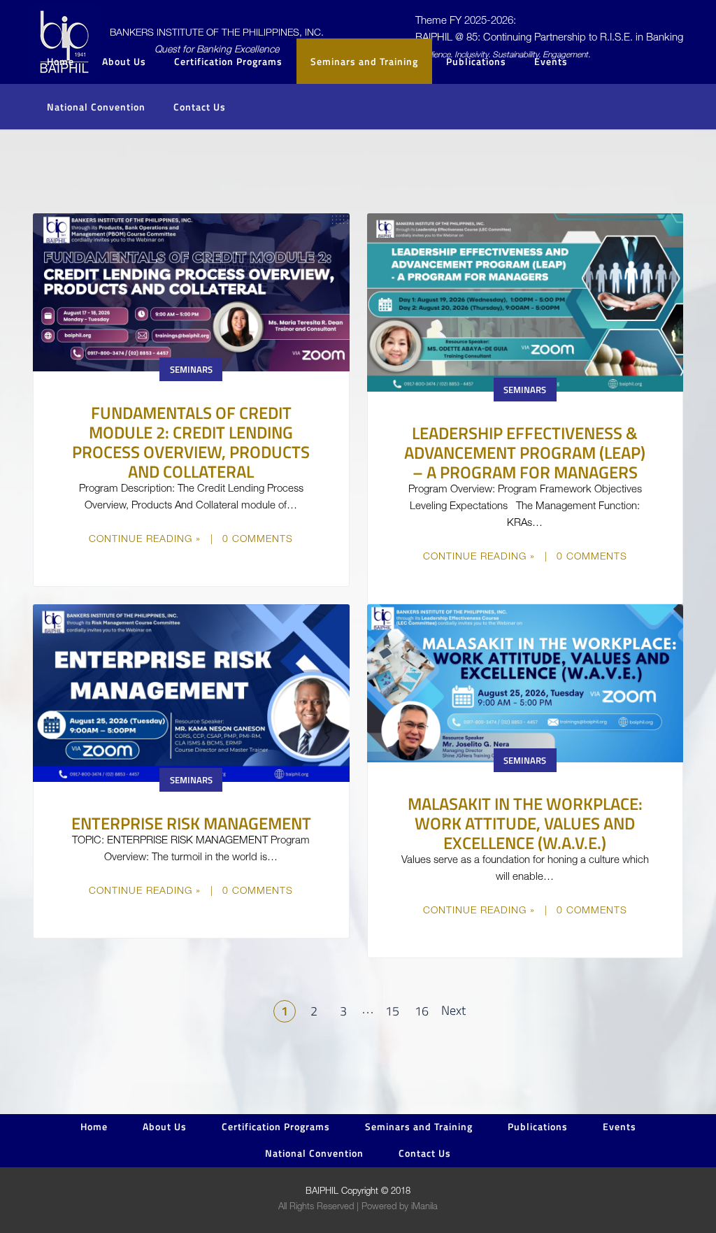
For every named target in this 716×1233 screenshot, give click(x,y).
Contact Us (199, 106)
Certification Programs (228, 61)
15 (392, 1011)
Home (60, 61)
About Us (165, 1126)
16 (422, 1011)
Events (551, 61)
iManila (424, 1207)
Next (453, 1010)
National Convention (96, 106)
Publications (538, 1126)
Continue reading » (145, 540)
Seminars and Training (364, 61)
